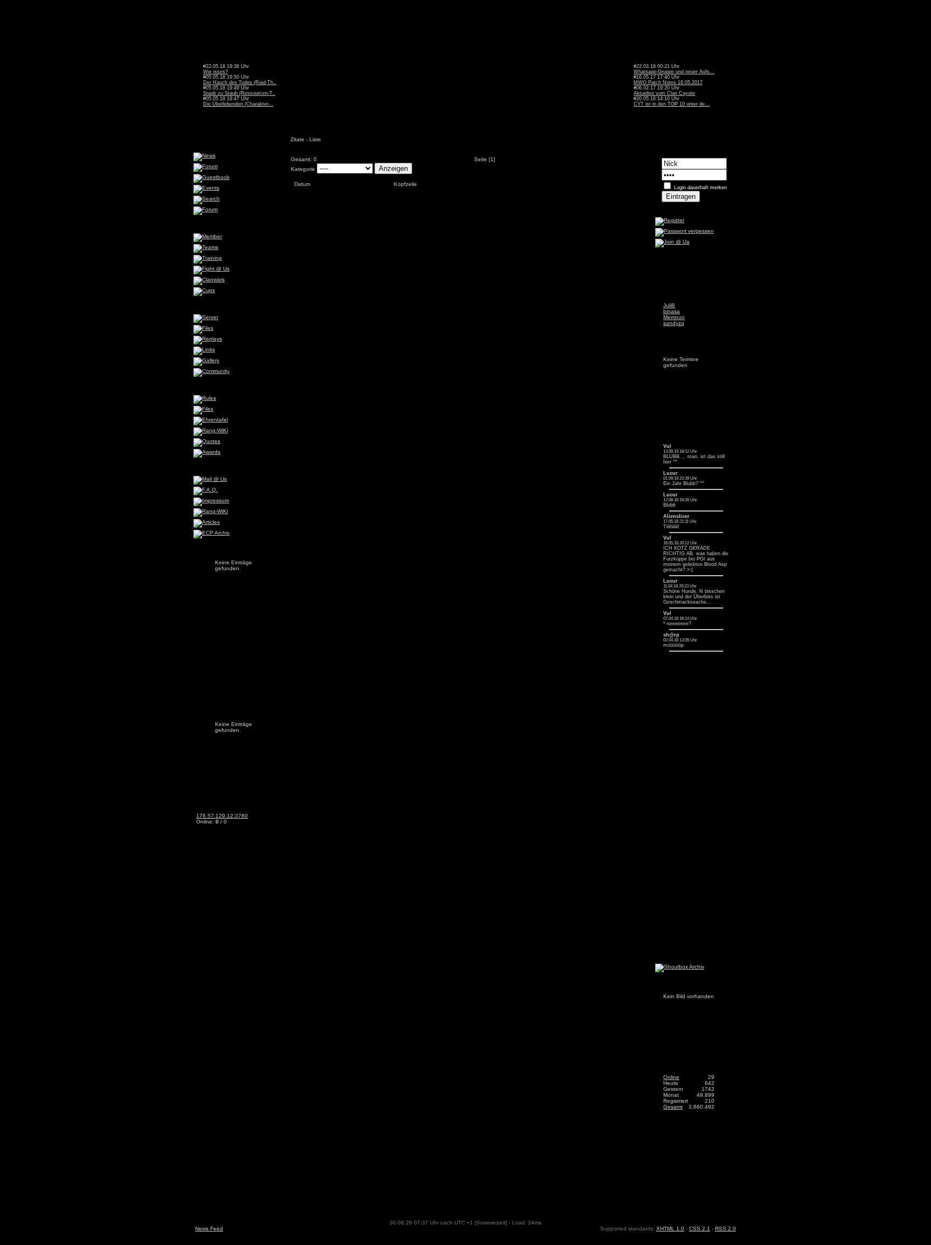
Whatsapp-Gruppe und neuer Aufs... (674, 71)
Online (671, 1077)
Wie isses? (215, 71)
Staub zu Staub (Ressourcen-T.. (239, 93)
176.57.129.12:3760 (222, 816)
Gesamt (673, 1107)
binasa (671, 311)
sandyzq (673, 323)
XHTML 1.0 (670, 1229)
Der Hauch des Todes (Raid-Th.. (239, 82)
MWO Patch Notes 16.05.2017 (668, 82)
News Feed (209, 1229)
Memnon (674, 317)
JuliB (669, 305)
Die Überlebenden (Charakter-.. (238, 104)
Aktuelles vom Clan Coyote (664, 93)
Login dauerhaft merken (700, 187)
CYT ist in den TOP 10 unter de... (672, 104)
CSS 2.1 (699, 1229)
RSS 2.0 (725, 1229)
